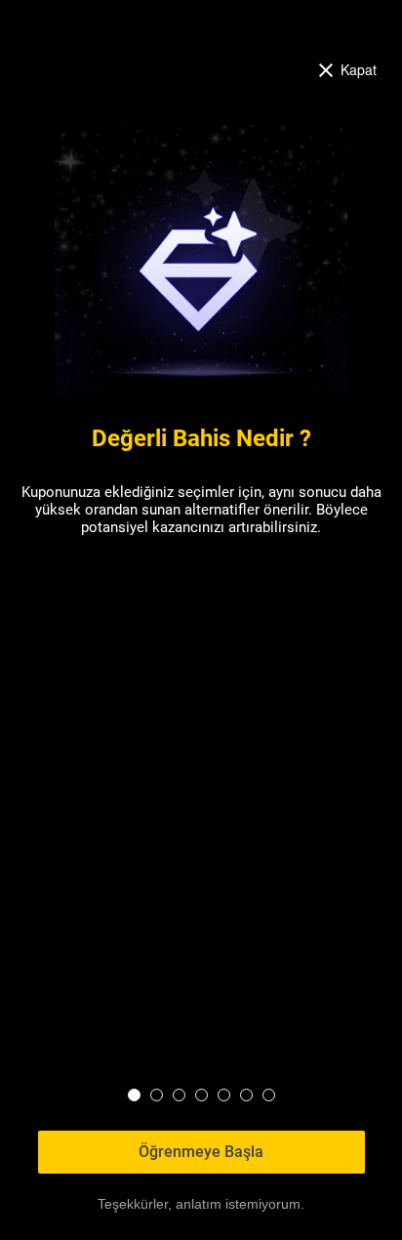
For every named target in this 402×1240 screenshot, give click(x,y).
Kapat (359, 69)
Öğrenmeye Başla (201, 1151)
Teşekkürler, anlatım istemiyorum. (201, 1204)
